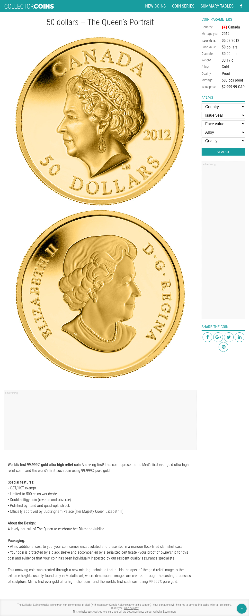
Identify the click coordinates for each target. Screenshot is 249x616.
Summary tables (217, 6)
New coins (155, 6)
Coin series (183, 6)
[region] (100, 421)
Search (224, 152)
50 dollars (229, 47)
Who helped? (131, 608)
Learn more (169, 611)
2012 (226, 33)
